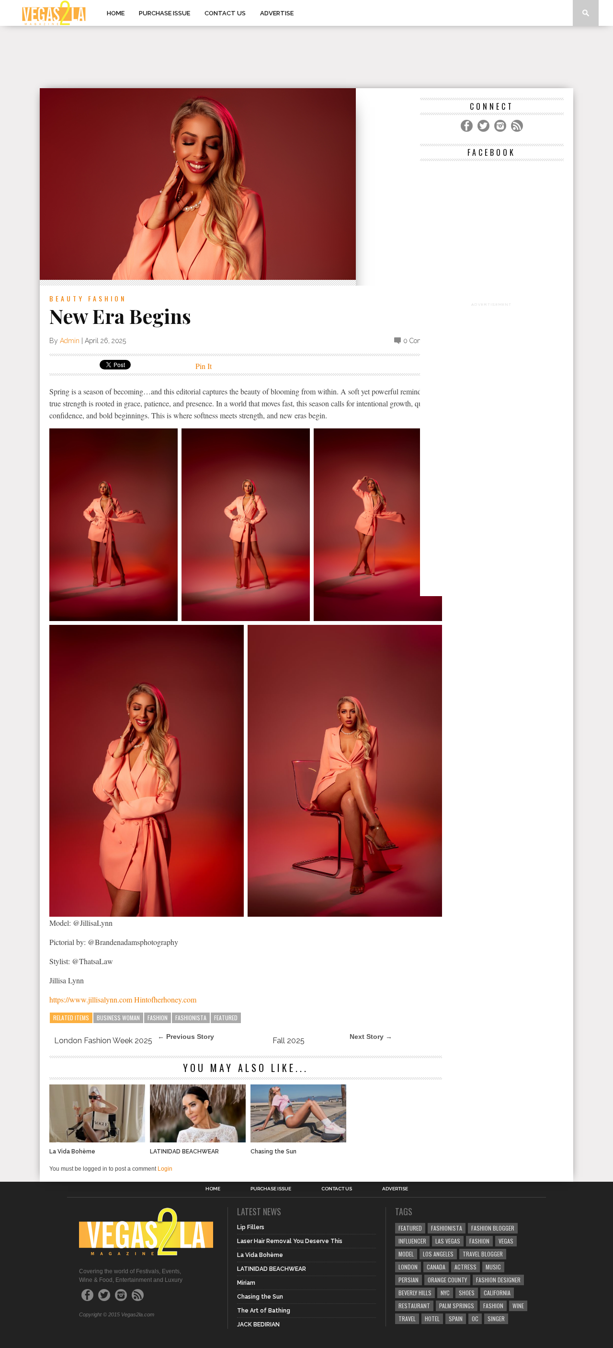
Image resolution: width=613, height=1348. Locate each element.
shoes (467, 1293)
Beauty (66, 298)
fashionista (190, 1018)
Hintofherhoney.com (165, 999)
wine (518, 1306)
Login (165, 1168)
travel (407, 1318)
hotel (432, 1318)
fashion (493, 1306)
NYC (445, 1293)
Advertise (277, 13)
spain (456, 1318)
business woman (118, 1018)
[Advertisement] (306, 57)
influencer (412, 1241)
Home (116, 13)
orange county (447, 1280)
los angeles (438, 1254)
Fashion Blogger (492, 1228)
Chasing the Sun (273, 1151)
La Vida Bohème (72, 1151)
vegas (506, 1241)
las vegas (447, 1241)
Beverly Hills (414, 1293)
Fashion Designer (498, 1280)
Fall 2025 (288, 1040)
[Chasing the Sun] (298, 1140)
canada (436, 1267)
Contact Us (225, 13)
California (497, 1293)
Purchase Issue (164, 13)
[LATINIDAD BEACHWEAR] (198, 1140)
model (406, 1254)
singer (496, 1318)
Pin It (203, 366)
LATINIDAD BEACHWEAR (184, 1151)
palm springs (456, 1306)
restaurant (414, 1306)
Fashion (107, 298)
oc (475, 1318)
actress (465, 1267)
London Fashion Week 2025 (103, 1040)
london (408, 1267)
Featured (226, 1018)
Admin (69, 341)
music (493, 1267)
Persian (408, 1280)
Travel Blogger (483, 1254)
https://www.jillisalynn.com (90, 999)
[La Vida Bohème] (97, 1140)
